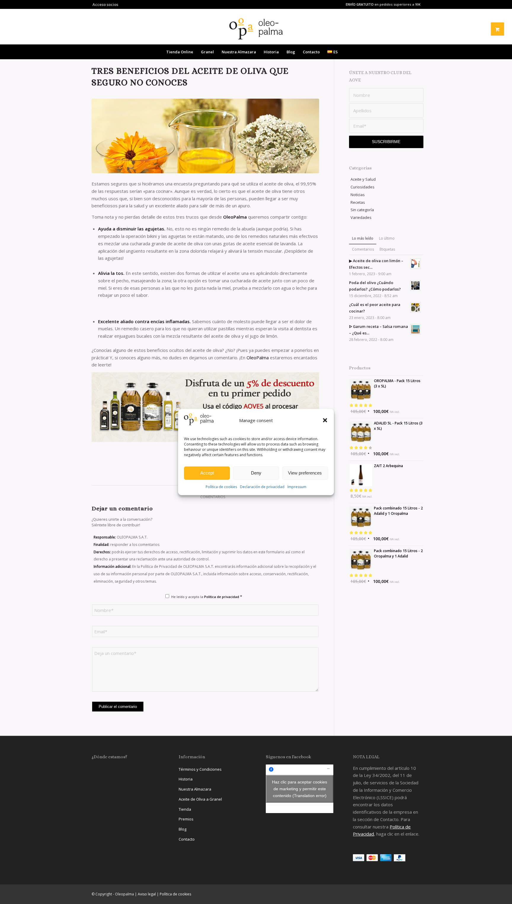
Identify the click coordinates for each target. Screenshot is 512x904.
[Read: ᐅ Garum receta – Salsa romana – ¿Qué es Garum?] (415, 329)
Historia (186, 779)
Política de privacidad (222, 596)
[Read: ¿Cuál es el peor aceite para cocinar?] (415, 307)
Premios (186, 819)
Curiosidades (363, 187)
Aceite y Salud (363, 179)
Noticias (358, 194)
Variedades (361, 217)
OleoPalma (258, 357)
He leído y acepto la (206, 596)
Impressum (296, 486)
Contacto (187, 839)
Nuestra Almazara (195, 789)
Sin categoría (362, 209)
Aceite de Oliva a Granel (200, 799)
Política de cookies (221, 486)
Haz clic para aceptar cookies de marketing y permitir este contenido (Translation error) (299, 788)
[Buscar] (345, 51)
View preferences (305, 472)
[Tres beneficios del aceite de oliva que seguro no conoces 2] (205, 407)
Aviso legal (147, 894)
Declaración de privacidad (262, 486)
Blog (182, 829)
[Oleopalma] (256, 28)
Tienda (185, 809)
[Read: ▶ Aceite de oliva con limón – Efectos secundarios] (415, 263)
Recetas (358, 202)
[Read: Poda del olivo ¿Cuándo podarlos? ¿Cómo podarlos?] (415, 285)
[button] (325, 420)
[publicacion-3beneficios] (205, 136)
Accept (207, 472)
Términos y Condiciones (200, 769)
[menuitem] (105, 4)
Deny (256, 472)
